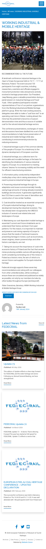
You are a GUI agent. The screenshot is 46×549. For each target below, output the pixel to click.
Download (8, 296)
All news (11, 11)
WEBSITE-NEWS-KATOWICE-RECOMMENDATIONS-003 (19, 292)
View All (41, 323)
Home (4, 11)
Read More (7, 383)
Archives (5, 540)
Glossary (30, 540)
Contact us (38, 540)
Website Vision (27, 542)
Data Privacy (15, 540)
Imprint (23, 540)
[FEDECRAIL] (8, 4)
